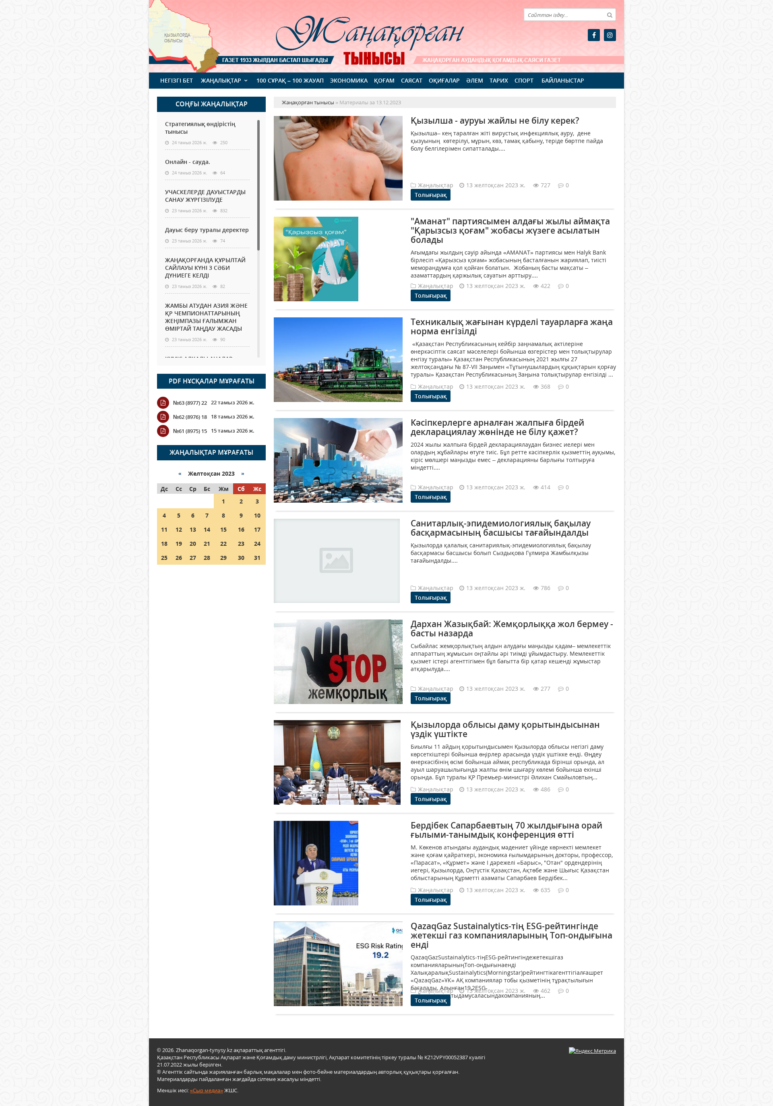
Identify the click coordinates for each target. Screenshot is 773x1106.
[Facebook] (594, 35)
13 (193, 529)
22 (223, 543)
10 (257, 515)
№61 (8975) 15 (190, 431)
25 (164, 557)
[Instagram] (610, 35)
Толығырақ (430, 195)
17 (257, 529)
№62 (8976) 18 (190, 416)
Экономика (349, 80)
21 (207, 543)
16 (241, 529)
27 (193, 557)
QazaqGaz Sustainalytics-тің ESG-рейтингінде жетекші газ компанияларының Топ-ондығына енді (511, 935)
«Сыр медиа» (206, 1090)
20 (193, 543)
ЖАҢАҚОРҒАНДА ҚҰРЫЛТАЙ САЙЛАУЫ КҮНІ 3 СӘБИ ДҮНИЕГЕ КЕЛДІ (205, 267)
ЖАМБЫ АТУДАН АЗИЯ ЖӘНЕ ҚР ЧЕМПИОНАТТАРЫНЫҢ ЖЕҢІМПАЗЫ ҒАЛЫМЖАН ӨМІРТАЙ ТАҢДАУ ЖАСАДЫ (206, 317)
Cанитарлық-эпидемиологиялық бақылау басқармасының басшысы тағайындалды (501, 528)
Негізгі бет (176, 80)
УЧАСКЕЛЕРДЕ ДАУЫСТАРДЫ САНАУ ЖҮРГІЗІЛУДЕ (205, 195)
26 (179, 557)
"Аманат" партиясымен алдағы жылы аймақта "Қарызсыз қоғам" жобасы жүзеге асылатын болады (510, 230)
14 (207, 529)
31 (257, 557)
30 (241, 557)
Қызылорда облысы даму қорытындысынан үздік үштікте (505, 729)
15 (223, 529)
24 (257, 543)
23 (241, 543)
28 (207, 557)
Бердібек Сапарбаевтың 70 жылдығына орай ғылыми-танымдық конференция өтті (506, 830)
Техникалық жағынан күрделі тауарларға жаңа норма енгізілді (512, 326)
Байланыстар (563, 80)
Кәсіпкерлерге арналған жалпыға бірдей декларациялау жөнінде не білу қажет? (497, 427)
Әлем (474, 80)
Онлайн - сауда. (187, 162)
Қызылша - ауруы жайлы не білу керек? (495, 120)
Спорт (524, 80)
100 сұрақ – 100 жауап (290, 80)
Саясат (411, 80)
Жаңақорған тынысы (358, 35)
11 (164, 529)
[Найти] (610, 14)
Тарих (499, 80)
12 (179, 529)
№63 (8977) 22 (190, 402)
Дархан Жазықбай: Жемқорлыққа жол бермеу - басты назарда (512, 628)
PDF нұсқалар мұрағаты (211, 381)
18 (164, 543)
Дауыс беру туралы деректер (207, 230)
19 (179, 543)
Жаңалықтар (221, 80)
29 (223, 557)
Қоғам (384, 80)
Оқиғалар (444, 80)
